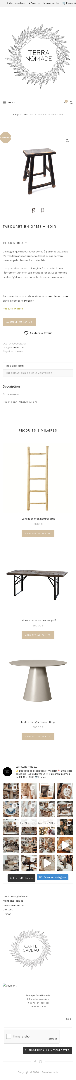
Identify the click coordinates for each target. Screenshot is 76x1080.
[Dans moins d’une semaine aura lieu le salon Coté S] (29, 827)
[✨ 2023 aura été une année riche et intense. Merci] (65, 845)
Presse (7, 914)
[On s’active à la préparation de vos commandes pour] (47, 863)
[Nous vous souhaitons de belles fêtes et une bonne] (47, 827)
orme (20, 351)
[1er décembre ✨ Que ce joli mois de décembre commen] (65, 863)
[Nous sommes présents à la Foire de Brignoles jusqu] (11, 845)
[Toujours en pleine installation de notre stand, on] (65, 809)
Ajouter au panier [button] (38, 533)
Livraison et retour (14, 905)
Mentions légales (13, 900)
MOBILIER (28, 114)
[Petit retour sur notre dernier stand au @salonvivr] (11, 827)
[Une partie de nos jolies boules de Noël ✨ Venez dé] (65, 827)
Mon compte (51, 3)
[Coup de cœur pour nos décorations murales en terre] (29, 809)
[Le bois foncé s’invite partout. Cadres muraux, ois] (47, 791)
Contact (8, 909)
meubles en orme (57, 296)
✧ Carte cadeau (15, 3)
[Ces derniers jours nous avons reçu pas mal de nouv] (47, 845)
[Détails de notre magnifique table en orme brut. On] (29, 845)
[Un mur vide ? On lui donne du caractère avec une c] (65, 791)
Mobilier (29, 300)
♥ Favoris (34, 3)
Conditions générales (15, 896)
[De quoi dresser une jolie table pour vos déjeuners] (11, 809)
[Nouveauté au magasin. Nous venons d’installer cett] (11, 791)
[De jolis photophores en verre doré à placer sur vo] (11, 863)
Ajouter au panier (19, 322)
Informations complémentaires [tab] (29, 373)
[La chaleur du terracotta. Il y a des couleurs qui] (29, 791)
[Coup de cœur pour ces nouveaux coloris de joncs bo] (29, 863)
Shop (16, 114)
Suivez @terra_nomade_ (38, 823)
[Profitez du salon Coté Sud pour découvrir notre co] (47, 809)
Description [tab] (15, 366)
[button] (67, 140)
